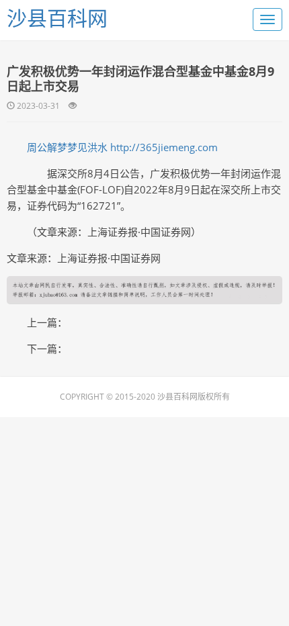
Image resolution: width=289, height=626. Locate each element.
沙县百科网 (57, 18)
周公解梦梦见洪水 (67, 147)
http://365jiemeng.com (164, 147)
